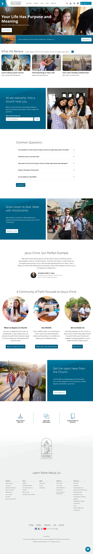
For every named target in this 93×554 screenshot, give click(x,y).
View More (20, 185)
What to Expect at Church (15, 346)
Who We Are (77, 346)
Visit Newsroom (59, 393)
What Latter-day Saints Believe (46, 346)
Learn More (7, 30)
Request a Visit (12, 231)
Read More (86, 39)
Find (37, 119)
